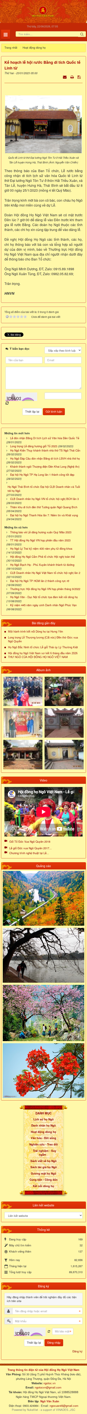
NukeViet (32, 1410)
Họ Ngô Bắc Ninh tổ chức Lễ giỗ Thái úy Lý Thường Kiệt (43, 647)
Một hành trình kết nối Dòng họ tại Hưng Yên (35, 631)
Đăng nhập (53, 1342)
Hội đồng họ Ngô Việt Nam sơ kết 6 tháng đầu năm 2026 (42, 653)
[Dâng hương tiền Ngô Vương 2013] (22, 691)
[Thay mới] (49, 1331)
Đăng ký (77, 1351)
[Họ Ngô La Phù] (64, 722)
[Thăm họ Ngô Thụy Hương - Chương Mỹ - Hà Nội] (64, 754)
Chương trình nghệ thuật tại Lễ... (29, 853)
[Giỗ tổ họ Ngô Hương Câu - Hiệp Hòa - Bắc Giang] (22, 722)
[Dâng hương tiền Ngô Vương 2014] (64, 691)
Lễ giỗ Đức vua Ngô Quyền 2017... (30, 848)
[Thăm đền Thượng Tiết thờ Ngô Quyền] (22, 754)
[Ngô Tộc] (43, 11)
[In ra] (72, 77)
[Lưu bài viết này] (79, 77)
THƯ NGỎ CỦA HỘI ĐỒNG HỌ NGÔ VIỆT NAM (38, 657)
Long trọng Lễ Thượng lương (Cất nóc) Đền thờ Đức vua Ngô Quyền (43, 639)
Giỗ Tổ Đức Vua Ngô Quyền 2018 (29, 841)
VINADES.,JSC (65, 1410)
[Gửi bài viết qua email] (65, 77)
